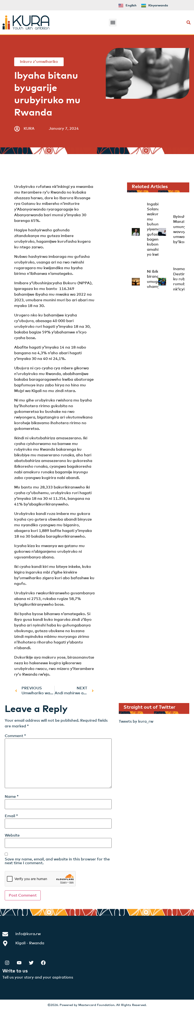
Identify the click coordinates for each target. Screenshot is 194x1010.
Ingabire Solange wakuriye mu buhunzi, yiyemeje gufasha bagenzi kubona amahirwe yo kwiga (156, 229)
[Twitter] (31, 962)
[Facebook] (43, 962)
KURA (29, 128)
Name (12, 797)
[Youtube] (19, 962)
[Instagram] (7, 962)
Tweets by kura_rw (136, 721)
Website (12, 835)
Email (11, 816)
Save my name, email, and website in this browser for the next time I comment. (57, 861)
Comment (15, 736)
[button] (113, 22)
